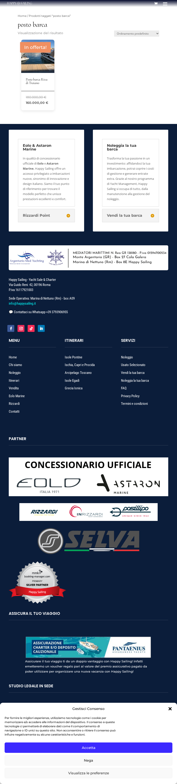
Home (22, 16)
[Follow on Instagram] (21, 328)
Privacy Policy (130, 396)
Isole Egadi (72, 380)
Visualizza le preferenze (88, 773)
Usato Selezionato (133, 365)
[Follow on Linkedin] (41, 328)
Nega (88, 760)
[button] (170, 708)
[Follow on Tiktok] (31, 328)
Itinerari (14, 380)
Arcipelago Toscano (78, 373)
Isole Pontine (73, 357)
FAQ (124, 388)
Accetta (88, 747)
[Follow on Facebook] (10, 328)
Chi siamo (16, 365)
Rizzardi (14, 404)
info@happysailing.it (22, 303)
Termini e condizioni (134, 404)
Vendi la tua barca (133, 373)
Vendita (14, 388)
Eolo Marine (17, 396)
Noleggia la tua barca (135, 380)
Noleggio (15, 373)
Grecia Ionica (74, 388)
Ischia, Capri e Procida (80, 365)
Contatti (14, 411)
